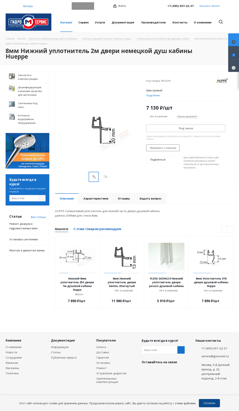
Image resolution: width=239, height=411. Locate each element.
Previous (224, 229)
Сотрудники (14, 357)
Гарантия (102, 357)
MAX (90, 6)
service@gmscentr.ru (215, 356)
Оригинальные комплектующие (107, 380)
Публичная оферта (64, 357)
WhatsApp (83, 6)
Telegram (75, 6)
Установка (103, 363)
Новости (11, 352)
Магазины (12, 368)
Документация (63, 340)
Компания (13, 340)
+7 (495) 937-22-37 (180, 6)
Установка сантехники (23, 239)
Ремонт (101, 368)
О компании (13, 347)
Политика (12, 373)
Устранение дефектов (111, 373)
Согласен (209, 403)
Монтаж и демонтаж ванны (27, 250)
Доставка (102, 352)
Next (230, 229)
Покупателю (106, 340)
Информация (60, 347)
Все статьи (38, 217)
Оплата (101, 347)
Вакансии (12, 363)
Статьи (55, 352)
